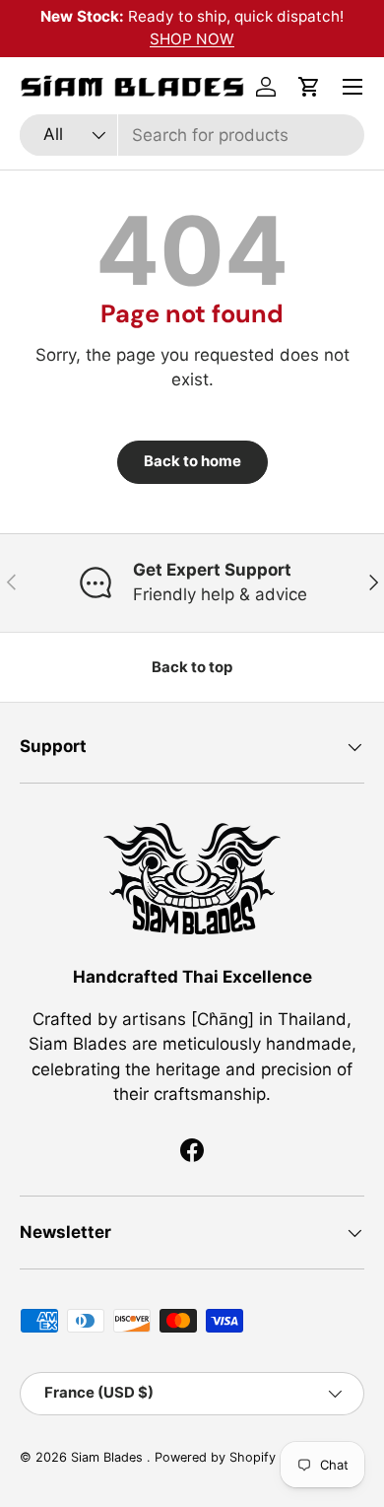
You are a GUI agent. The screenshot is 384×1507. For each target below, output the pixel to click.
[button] (309, 86)
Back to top (192, 667)
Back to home (192, 461)
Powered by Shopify (215, 1457)
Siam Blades (109, 1457)
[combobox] (192, 135)
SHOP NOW (192, 39)
